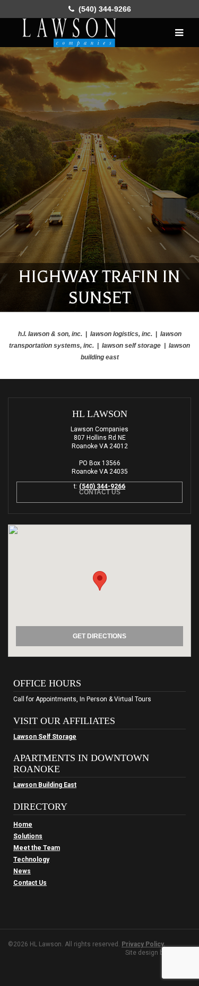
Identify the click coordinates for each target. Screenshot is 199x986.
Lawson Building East (44, 785)
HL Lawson (69, 32)
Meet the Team (36, 848)
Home (22, 824)
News (22, 871)
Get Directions (99, 636)
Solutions (27, 836)
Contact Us (99, 492)
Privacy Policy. (144, 944)
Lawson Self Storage (44, 736)
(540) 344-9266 (102, 9)
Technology (31, 859)
